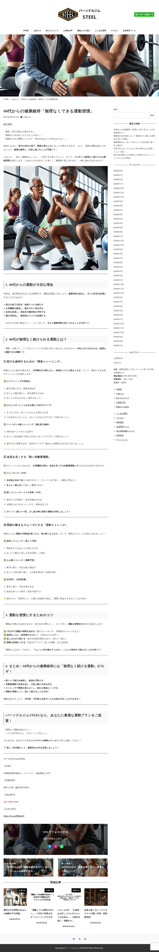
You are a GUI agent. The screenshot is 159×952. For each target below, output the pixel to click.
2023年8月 (118, 297)
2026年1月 (118, 184)
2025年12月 (119, 188)
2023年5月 (118, 310)
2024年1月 (118, 280)
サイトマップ (121, 439)
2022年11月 (119, 328)
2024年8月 (118, 253)
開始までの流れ (122, 406)
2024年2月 (118, 275)
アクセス (120, 418)
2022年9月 (118, 336)
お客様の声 (118, 358)
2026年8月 (118, 170)
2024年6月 (118, 262)
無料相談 (120, 422)
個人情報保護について (125, 431)
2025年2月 (118, 232)
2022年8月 (118, 341)
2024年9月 (118, 249)
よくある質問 (121, 413)
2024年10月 (119, 245)
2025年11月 (119, 192)
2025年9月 (118, 201)
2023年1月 (118, 319)
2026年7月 (118, 175)
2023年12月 (119, 284)
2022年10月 (119, 332)
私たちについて (122, 398)
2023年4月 (118, 315)
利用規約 (120, 435)
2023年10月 (119, 293)
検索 (115, 109)
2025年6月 (118, 214)
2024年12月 (119, 240)
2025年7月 (118, 210)
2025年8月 (118, 205)
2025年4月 (118, 223)
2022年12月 (119, 323)
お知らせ (27, 117)
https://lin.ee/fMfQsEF (14, 816)
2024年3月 (118, 271)
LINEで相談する (146, 14)
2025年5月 (118, 218)
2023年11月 (119, 288)
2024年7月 (118, 258)
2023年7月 (118, 302)
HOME (119, 389)
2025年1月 (118, 236)
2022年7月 (118, 345)
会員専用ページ (122, 426)
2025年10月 (119, 197)
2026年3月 (118, 179)
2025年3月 (118, 227)
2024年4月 (118, 267)
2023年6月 (118, 306)
